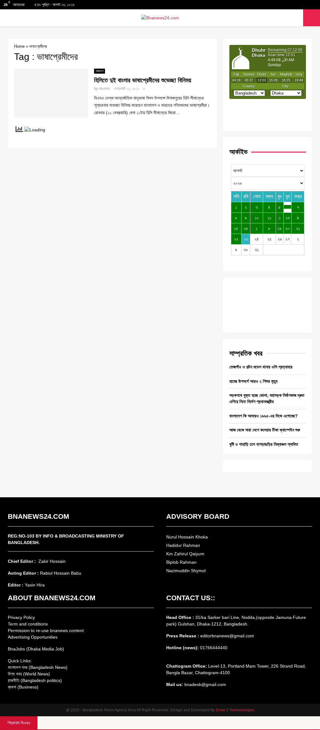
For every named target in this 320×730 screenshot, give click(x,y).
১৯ (280, 228)
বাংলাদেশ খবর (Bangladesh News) (38, 667)
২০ (287, 228)
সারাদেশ (99, 71)
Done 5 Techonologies (235, 710)
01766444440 (214, 647)
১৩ (288, 217)
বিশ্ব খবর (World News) (29, 673)
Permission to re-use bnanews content (46, 630)
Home (19, 46)
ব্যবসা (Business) (23, 686)
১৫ (236, 228)
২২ (236, 238)
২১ (298, 228)
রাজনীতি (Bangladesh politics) (35, 680)
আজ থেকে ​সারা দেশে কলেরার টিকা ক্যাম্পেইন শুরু (264, 429)
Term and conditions (28, 623)
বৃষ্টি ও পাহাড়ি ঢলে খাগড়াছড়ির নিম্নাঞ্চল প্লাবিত (263, 444)
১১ (269, 217)
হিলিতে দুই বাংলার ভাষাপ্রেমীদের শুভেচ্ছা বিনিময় (142, 80)
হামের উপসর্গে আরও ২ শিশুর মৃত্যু (253, 381)
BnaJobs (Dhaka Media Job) (36, 648)
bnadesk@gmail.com (204, 684)
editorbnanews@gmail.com (227, 635)
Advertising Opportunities (33, 637)
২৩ (246, 238)
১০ (257, 217)
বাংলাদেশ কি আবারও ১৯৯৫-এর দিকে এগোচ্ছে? (263, 415)
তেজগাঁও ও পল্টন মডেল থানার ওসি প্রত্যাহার (260, 366)
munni (104, 88)
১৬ (246, 228)
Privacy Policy (21, 617)
